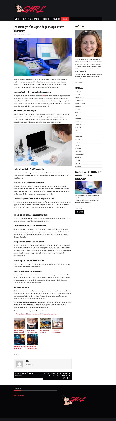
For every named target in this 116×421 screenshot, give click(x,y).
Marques (37, 19)
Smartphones (27, 19)
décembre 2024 (79, 124)
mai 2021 (78, 145)
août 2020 (78, 157)
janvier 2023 (78, 139)
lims (43, 95)
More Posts (29, 364)
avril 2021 (78, 148)
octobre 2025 (79, 100)
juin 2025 (77, 109)
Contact (16, 393)
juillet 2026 (78, 91)
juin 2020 (77, 160)
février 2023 (78, 136)
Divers (65, 19)
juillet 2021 (78, 142)
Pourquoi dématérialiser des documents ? (25, 375)
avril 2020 (78, 166)
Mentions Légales (19, 395)
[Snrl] (36, 8)
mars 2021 (78, 151)
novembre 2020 (79, 154)
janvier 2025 (78, 121)
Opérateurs (56, 19)
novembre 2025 (79, 97)
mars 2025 (78, 115)
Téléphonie (46, 19)
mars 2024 (78, 130)
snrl (30, 34)
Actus (17, 19)
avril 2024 (78, 127)
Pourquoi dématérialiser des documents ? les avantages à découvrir (37, 314)
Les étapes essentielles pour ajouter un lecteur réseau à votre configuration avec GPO (57, 376)
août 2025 (78, 106)
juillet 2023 (78, 133)
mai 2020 (78, 163)
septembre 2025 (80, 103)
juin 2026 (77, 94)
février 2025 (78, 118)
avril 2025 (78, 112)
